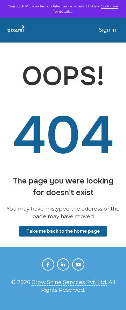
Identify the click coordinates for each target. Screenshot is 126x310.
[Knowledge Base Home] (16, 30)
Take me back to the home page (63, 231)
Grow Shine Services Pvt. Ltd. (69, 282)
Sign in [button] (107, 29)
